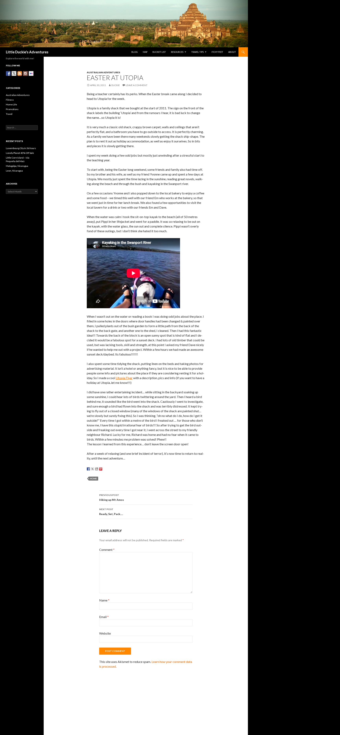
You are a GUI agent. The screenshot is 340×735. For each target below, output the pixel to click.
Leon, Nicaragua (14, 170)
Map (145, 52)
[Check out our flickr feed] (31, 73)
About (232, 52)
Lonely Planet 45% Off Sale (20, 152)
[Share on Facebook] (88, 469)
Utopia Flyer (124, 378)
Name (104, 600)
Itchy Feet (217, 52)
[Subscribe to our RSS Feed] (19, 73)
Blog (134, 52)
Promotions (12, 109)
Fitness (10, 99)
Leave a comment (136, 85)
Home (93, 478)
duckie (115, 85)
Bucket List (159, 52)
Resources (177, 52)
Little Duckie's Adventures (27, 52)
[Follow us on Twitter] (14, 73)
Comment (107, 549)
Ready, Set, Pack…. (111, 512)
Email (104, 617)
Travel (9, 113)
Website (105, 633)
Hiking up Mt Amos (111, 497)
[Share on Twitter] (92, 469)
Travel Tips (197, 52)
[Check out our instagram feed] (25, 73)
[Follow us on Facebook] (8, 73)
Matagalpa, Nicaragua (17, 165)
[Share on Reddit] (96, 469)
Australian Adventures (103, 72)
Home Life (11, 104)
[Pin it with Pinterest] (100, 469)
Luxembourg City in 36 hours (21, 148)
